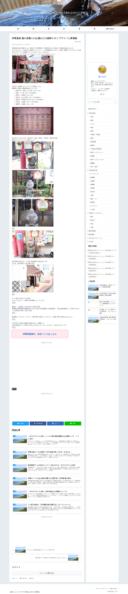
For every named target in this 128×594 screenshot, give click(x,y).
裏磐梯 (92, 163)
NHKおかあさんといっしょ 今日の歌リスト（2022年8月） (101, 264)
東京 (91, 216)
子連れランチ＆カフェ (96, 213)
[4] (33, 197)
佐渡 (91, 127)
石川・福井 (93, 166)
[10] (14, 302)
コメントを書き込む (46, 573)
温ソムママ (102, 77)
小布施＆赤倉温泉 (96, 149)
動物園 (92, 177)
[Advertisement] (47, 365)
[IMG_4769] (33, 134)
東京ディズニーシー (96, 152)
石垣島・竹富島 (95, 134)
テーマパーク (94, 174)
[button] (115, 102)
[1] (33, 83)
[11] (13, 313)
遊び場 (92, 191)
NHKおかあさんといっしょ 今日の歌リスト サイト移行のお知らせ (102, 252)
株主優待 (91, 234)
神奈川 (92, 220)
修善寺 (92, 145)
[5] (33, 226)
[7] (33, 257)
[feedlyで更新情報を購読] (101, 94)
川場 (91, 116)
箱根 (91, 120)
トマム (92, 124)
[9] (13, 294)
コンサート (93, 206)
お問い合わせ (110, 29)
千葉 (91, 227)
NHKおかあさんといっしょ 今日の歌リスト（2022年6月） (101, 276)
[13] (14, 327)
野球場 (92, 202)
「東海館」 (21, 306)
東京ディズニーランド (97, 159)
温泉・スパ (93, 199)
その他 (92, 209)
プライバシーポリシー (102, 588)
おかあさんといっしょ (96, 238)
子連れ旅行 (92, 113)
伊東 (15, 389)
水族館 (92, 181)
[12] (14, 319)
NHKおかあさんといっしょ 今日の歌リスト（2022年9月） (101, 258)
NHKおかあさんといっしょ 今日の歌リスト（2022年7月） (101, 270)
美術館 (92, 188)
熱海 (91, 138)
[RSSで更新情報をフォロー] (103, 94)
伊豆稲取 (93, 141)
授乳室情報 (92, 231)
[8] (33, 292)
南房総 (92, 156)
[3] (33, 169)
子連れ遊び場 (93, 170)
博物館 (92, 184)
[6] (13, 228)
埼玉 (91, 223)
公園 (91, 195)
